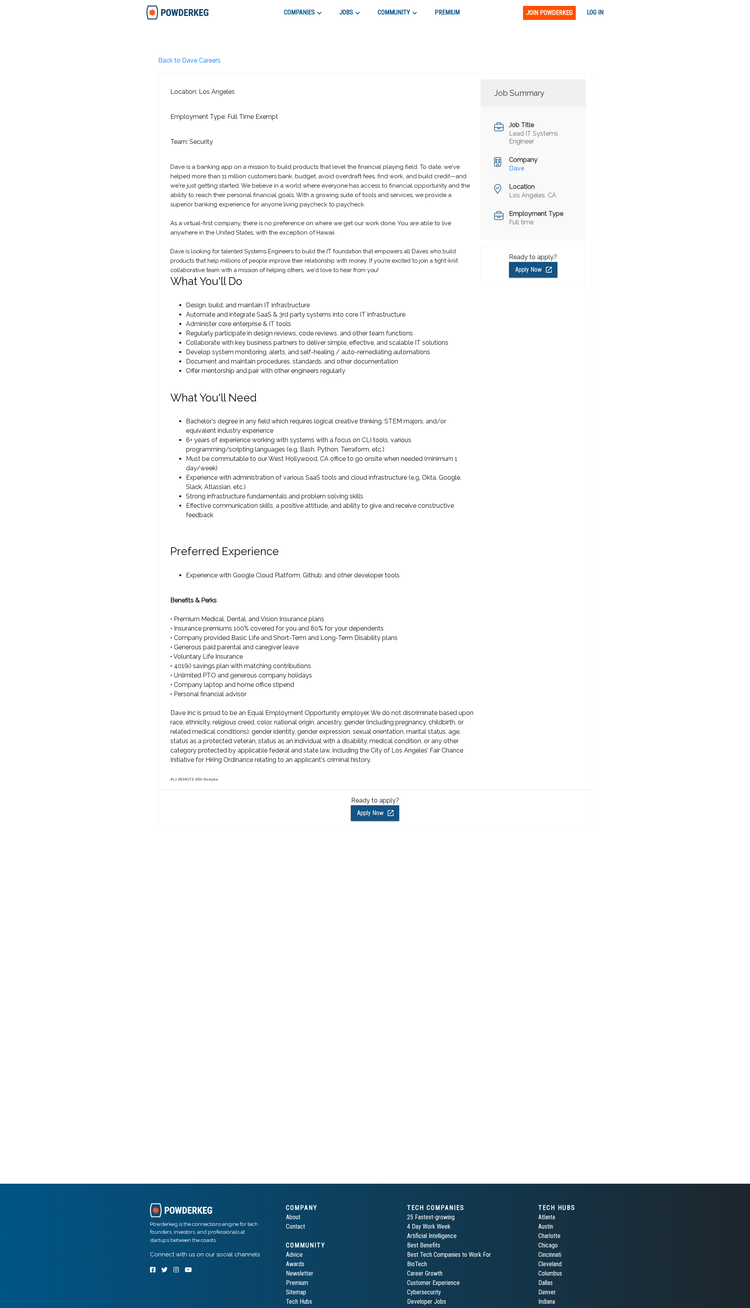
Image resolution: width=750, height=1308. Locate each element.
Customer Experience (433, 1282)
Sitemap (296, 1292)
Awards (295, 1264)
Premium (297, 1282)
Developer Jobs (426, 1301)
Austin (545, 1226)
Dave (516, 168)
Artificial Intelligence (432, 1236)
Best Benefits (423, 1245)
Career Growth (425, 1273)
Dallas (545, 1282)
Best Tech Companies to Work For (449, 1254)
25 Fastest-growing (431, 1217)
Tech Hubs (299, 1301)
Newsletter (299, 1273)
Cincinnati (549, 1254)
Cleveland (550, 1264)
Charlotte (549, 1236)
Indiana (546, 1301)
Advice (294, 1254)
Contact (295, 1226)
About (293, 1217)
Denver (547, 1292)
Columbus (550, 1273)
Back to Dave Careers (189, 60)
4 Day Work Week (428, 1226)
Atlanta (546, 1217)
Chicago (548, 1245)
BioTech (417, 1264)
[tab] (177, 12)
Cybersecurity (424, 1292)
